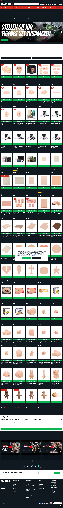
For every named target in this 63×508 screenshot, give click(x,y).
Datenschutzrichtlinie (31, 255)
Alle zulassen (27, 257)
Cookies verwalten (36, 257)
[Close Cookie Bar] (47, 247)
